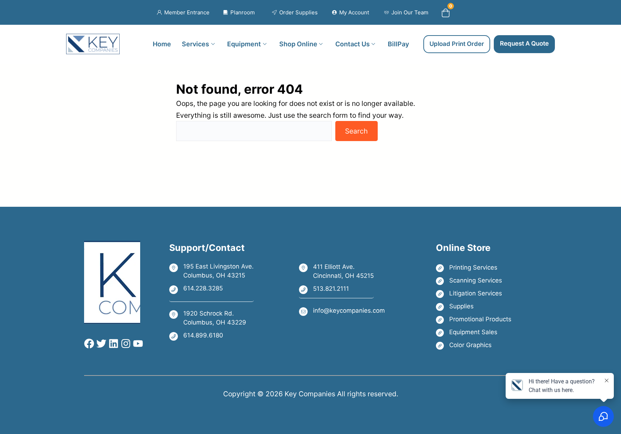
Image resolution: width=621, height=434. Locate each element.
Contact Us (352, 43)
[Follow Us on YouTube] (137, 344)
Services (195, 43)
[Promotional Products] (473, 319)
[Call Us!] (211, 289)
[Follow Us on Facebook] (89, 344)
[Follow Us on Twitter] (100, 344)
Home (162, 43)
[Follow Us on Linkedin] (112, 344)
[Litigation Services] (473, 293)
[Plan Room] (239, 12)
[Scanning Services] (473, 280)
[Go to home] (93, 39)
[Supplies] (473, 306)
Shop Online (298, 43)
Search (356, 131)
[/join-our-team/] (406, 12)
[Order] (295, 12)
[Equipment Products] (473, 332)
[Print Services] (473, 267)
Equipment (244, 43)
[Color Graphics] (473, 345)
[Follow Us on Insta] (125, 344)
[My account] (350, 12)
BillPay (398, 43)
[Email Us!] (342, 311)
